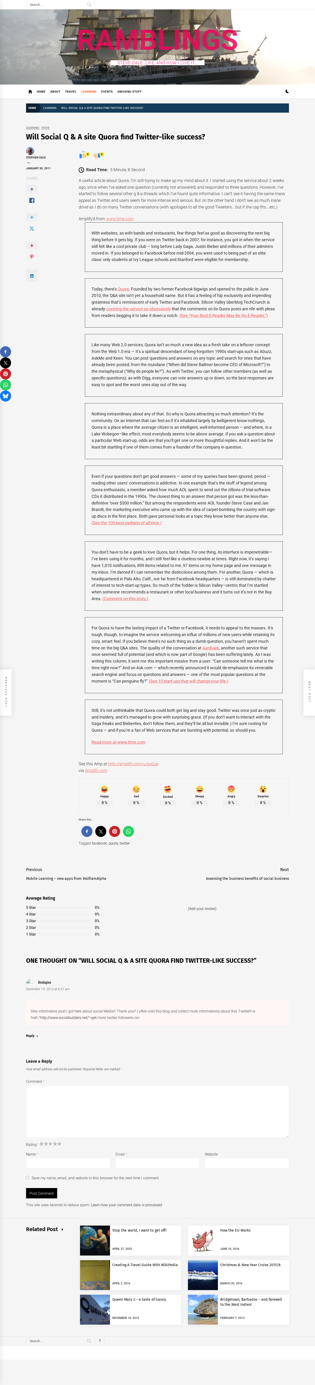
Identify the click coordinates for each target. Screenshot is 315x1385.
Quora (123, 289)
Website (211, 1154)
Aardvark (210, 648)
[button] (287, 92)
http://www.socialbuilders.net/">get (68, 1017)
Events (107, 91)
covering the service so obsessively (138, 308)
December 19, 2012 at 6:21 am (48, 989)
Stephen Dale (36, 157)
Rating (32, 1144)
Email (121, 1154)
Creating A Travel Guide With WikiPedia (145, 1265)
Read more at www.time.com (119, 742)
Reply (30, 1036)
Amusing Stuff (129, 91)
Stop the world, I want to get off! (139, 1230)
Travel (71, 91)
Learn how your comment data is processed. (127, 1205)
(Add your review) (202, 909)
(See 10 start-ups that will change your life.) (188, 681)
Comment (35, 1081)
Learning (89, 91)
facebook (99, 843)
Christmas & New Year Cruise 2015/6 (250, 1265)
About (55, 91)
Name (32, 1154)
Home (41, 91)
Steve (45, 127)
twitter (125, 843)
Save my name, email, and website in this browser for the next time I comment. (95, 1178)
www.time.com (120, 218)
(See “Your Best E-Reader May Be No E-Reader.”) (223, 315)
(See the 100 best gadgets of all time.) (127, 522)
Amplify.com (96, 770)
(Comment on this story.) (125, 598)
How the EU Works (235, 1230)
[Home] (30, 92)
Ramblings (157, 40)
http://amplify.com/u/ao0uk (133, 763)
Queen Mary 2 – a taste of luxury (139, 1299)
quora (113, 843)
